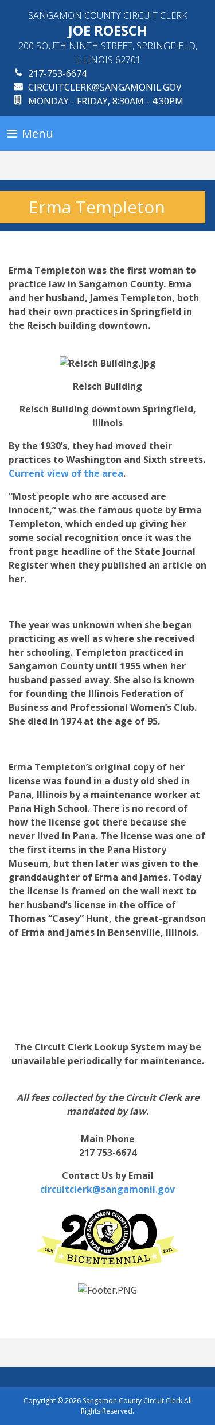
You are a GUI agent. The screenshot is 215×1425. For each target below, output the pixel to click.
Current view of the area (66, 473)
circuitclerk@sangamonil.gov (105, 87)
